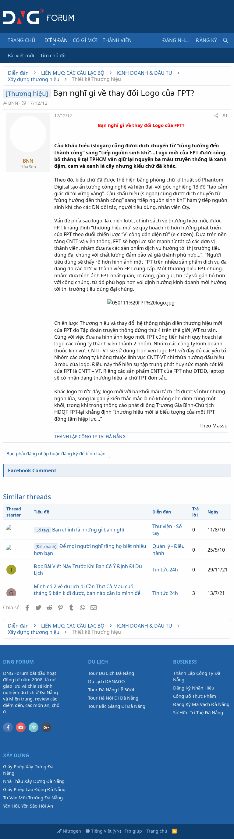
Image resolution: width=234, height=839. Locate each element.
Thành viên (117, 40)
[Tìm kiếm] (225, 40)
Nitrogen (71, 831)
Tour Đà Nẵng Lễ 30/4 (111, 689)
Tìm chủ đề (53, 55)
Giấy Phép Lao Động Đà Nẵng (34, 789)
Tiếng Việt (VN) (105, 831)
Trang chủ (21, 40)
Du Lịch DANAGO (106, 681)
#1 (225, 115)
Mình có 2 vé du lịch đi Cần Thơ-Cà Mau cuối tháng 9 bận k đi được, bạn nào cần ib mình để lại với (87, 593)
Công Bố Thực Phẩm (194, 696)
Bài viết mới (21, 55)
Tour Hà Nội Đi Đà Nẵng (113, 698)
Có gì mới (85, 40)
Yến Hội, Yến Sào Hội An (28, 806)
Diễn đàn (56, 40)
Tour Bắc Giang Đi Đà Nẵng (116, 706)
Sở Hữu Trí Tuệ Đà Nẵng (198, 712)
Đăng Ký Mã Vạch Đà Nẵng (201, 704)
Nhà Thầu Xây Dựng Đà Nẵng (34, 781)
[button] (54, 44)
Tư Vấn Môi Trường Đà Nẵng (33, 797)
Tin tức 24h (165, 569)
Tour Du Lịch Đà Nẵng (111, 673)
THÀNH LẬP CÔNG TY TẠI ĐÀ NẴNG (90, 436)
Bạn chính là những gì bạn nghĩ (79, 529)
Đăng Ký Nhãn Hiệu (193, 688)
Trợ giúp (133, 831)
